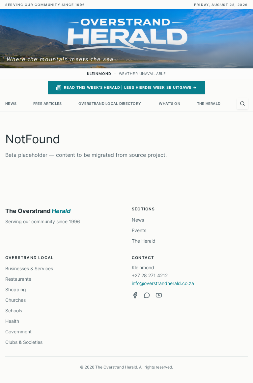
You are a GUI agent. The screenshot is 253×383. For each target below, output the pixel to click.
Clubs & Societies (23, 342)
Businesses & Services (29, 268)
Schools (13, 310)
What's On (169, 103)
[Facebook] (135, 295)
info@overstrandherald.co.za (163, 283)
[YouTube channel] (158, 295)
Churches (15, 300)
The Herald (209, 103)
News (10, 103)
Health (12, 321)
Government (18, 331)
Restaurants (18, 279)
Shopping (15, 289)
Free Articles (47, 103)
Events (139, 230)
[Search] (242, 103)
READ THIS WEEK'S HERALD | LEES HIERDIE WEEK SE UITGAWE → (130, 87)
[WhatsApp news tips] (147, 295)
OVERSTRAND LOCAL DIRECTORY (110, 103)
